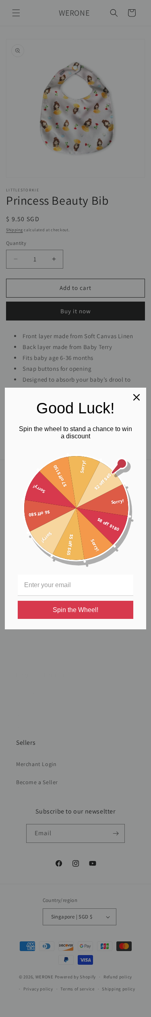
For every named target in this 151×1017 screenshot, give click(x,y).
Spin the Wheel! (75, 609)
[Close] (136, 397)
